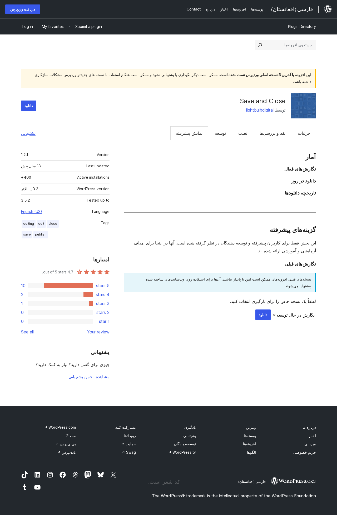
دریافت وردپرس (22, 9)
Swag (129, 452)
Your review (98, 331)
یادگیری (190, 427)
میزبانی (310, 444)
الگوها (251, 452)
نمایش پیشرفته (189, 133)
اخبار (312, 435)
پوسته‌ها (250, 435)
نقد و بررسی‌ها (272, 133)
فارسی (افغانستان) (252, 481)
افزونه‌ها (249, 444)
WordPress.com (60, 427)
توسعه (220, 133)
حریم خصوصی (304, 452)
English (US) (31, 211)
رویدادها (130, 435)
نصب (242, 133)
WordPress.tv (182, 452)
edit (41, 224)
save (27, 234)
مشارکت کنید (125, 427)
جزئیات (304, 133)
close (52, 224)
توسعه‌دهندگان (185, 444)
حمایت (128, 444)
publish (40, 234)
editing (28, 224)
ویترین (251, 427)
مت (71, 435)
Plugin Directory (302, 26)
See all (27, 331)
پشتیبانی (28, 133)
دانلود (28, 105)
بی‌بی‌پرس (65, 444)
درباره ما (309, 427)
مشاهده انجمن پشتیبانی (89, 376)
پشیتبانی (189, 435)
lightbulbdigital (260, 110)
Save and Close (262, 101)
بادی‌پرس (66, 452)
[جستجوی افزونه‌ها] (260, 45)
